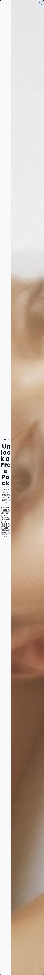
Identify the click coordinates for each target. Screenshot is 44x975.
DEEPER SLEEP (6, 508)
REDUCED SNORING (5, 515)
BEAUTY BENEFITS (5, 521)
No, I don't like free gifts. (5, 534)
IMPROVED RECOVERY (6, 527)
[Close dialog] (41, 2)
